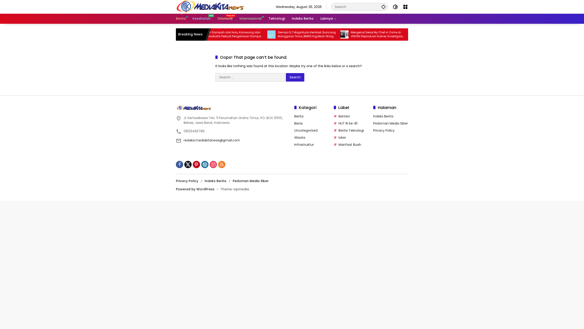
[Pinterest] (196, 164)
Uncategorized (306, 130)
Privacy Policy (384, 130)
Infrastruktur (304, 144)
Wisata (299, 137)
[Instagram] (213, 164)
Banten (344, 116)
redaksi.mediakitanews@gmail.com (212, 140)
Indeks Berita (383, 116)
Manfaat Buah (350, 144)
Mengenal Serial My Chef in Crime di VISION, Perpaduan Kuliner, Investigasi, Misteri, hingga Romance (368, 34)
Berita (298, 116)
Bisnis (298, 123)
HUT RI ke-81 (348, 123)
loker (342, 137)
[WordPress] (205, 164)
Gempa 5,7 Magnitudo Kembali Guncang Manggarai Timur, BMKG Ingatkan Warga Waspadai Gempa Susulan (298, 34)
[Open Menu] (405, 7)
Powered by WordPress (195, 189)
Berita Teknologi (351, 130)
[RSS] (221, 164)
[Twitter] (188, 164)
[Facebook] (179, 164)
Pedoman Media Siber (390, 123)
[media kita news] (210, 6)
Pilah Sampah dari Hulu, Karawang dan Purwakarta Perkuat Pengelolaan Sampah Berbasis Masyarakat (225, 34)
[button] (383, 7)
